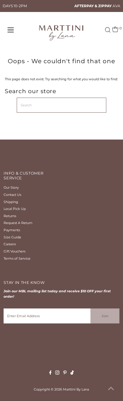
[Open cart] (115, 30)
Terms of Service (17, 258)
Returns (10, 216)
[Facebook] (50, 373)
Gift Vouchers (14, 251)
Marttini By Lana (76, 389)
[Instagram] (57, 373)
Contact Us (12, 195)
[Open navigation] (17, 29)
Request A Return (18, 223)
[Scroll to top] (111, 389)
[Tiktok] (72, 373)
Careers (10, 244)
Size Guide (12, 237)
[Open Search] (107, 30)
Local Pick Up (15, 209)
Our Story (11, 187)
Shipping (11, 202)
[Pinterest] (65, 373)
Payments (12, 230)
